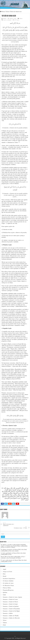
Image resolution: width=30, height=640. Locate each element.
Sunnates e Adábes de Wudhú (10, 615)
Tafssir (7, 11)
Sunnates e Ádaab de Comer (10, 599)
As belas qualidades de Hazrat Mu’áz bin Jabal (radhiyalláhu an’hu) (13, 553)
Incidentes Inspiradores (9, 578)
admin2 (4, 18)
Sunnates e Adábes (8, 613)
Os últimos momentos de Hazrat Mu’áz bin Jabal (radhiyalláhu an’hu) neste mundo (14, 550)
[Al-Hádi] (15, 4)
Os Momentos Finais (8, 585)
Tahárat (5, 622)
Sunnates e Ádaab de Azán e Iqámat (12, 597)
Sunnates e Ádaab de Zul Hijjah (11, 611)
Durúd (4, 576)
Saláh (4, 595)
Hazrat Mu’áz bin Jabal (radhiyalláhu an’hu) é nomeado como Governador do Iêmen (13, 557)
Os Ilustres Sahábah (8, 581)
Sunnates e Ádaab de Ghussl (10, 602)
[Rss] (15, 636)
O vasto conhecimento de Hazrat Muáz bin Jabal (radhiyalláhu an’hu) (14, 560)
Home (3, 11)
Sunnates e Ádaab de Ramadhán (11, 608)
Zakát (4, 625)
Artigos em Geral (7, 571)
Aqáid (4, 569)
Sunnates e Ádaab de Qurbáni (11, 606)
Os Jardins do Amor (8, 583)
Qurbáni (5, 592)
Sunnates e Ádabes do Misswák (11, 618)
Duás (4, 574)
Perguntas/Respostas (8, 590)
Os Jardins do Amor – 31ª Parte (20, 527)
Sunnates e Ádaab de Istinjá (10, 604)
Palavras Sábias (7, 588)
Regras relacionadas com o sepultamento (8, 524)
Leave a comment (7, 20)
